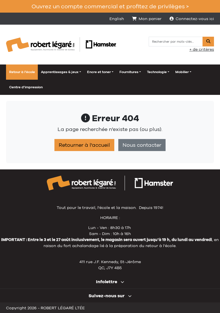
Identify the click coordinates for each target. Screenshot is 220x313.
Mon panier (150, 18)
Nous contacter (142, 145)
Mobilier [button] (182, 72)
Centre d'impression (26, 87)
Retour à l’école (22, 72)
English (116, 18)
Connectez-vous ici (195, 18)
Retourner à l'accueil (84, 145)
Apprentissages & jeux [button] (59, 72)
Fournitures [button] (128, 72)
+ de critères (201, 49)
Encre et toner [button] (99, 72)
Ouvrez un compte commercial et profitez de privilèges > (110, 6)
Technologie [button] (157, 72)
